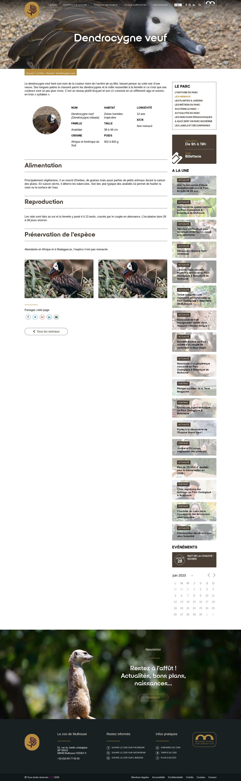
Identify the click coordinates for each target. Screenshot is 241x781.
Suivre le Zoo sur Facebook (128, 747)
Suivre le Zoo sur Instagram (129, 753)
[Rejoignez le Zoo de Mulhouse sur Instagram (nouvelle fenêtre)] (190, 4)
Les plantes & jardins (189, 101)
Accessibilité (158, 777)
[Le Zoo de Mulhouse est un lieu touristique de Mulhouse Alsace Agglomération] (204, 746)
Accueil (30, 73)
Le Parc (40, 73)
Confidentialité (175, 777)
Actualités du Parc (187, 113)
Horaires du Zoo (171, 747)
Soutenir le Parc (186, 109)
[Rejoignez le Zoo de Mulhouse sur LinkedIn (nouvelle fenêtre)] (194, 4)
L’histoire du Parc (186, 92)
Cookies (201, 777)
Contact (212, 777)
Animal (50, 73)
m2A (51, 777)
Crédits (189, 777)
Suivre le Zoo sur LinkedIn (127, 758)
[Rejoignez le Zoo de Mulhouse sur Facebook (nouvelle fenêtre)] (186, 4)
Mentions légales (140, 777)
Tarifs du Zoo (169, 753)
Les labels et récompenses (192, 125)
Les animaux (183, 96)
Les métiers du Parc (187, 105)
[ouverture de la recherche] (199, 4)
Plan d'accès (168, 758)
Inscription (153, 697)
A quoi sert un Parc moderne (193, 121)
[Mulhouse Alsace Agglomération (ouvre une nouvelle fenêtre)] (210, 6)
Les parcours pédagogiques (193, 117)
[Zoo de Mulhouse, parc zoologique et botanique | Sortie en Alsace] (32, 758)
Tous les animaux (48, 331)
